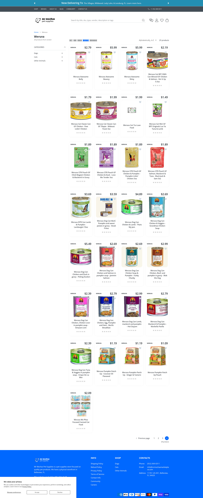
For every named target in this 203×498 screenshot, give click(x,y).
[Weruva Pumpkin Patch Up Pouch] (157, 356)
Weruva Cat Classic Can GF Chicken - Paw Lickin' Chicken (81, 126)
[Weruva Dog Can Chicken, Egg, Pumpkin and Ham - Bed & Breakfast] (106, 306)
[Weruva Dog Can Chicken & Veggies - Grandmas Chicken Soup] (157, 207)
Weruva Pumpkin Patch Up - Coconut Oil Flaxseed (106, 373)
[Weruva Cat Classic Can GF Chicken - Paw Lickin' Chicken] (80, 110)
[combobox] (108, 20)
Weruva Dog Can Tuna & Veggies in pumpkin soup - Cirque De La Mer (81, 373)
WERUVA (73, 47)
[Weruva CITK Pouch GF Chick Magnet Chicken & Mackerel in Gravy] (80, 157)
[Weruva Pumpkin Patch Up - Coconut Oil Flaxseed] (106, 356)
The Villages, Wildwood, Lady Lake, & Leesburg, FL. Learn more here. (112, 3)
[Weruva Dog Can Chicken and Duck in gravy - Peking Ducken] (80, 256)
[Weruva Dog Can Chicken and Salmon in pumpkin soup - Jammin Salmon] (106, 256)
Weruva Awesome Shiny (131, 77)
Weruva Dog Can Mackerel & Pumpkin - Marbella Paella (157, 324)
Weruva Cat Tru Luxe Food (132, 126)
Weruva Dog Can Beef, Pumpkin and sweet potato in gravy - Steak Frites (106, 224)
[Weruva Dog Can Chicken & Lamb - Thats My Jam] (131, 207)
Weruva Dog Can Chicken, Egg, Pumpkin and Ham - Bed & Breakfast (106, 324)
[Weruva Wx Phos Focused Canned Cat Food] (80, 406)
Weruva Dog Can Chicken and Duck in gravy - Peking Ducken (81, 274)
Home (36, 32)
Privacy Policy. (26, 487)
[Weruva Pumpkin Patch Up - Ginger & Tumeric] (131, 356)
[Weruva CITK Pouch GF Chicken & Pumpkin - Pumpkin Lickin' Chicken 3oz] (131, 157)
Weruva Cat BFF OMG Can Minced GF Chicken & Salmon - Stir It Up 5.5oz (157, 78)
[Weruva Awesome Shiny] (131, 60)
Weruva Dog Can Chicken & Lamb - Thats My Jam (132, 224)
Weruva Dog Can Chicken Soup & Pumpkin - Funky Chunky (132, 274)
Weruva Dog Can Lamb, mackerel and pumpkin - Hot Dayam (132, 324)
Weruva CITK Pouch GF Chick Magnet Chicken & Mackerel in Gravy (81, 174)
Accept (37, 492)
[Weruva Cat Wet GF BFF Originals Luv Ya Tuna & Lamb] (157, 110)
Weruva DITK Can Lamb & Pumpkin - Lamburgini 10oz (81, 224)
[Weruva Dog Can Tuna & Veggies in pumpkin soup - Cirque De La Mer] (80, 356)
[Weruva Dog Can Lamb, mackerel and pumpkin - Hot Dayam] (131, 306)
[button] (34, 3)
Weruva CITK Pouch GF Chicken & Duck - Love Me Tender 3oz (106, 174)
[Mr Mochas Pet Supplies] (45, 20)
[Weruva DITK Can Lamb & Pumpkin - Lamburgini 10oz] (80, 207)
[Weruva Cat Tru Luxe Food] (131, 110)
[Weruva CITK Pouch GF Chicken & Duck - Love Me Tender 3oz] (106, 157)
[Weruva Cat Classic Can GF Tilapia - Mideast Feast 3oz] (106, 110)
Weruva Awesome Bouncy (106, 77)
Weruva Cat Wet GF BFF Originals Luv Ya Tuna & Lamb (157, 126)
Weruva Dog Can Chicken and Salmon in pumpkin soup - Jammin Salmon (106, 274)
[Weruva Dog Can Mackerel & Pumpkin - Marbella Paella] (157, 306)
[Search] (143, 20)
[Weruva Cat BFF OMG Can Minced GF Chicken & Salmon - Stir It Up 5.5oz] (157, 60)
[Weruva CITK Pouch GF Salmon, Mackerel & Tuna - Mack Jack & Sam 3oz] (157, 157)
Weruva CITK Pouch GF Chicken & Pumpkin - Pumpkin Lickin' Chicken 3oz (132, 175)
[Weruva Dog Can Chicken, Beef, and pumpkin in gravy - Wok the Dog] (157, 256)
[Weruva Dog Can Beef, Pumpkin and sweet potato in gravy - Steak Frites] (106, 207)
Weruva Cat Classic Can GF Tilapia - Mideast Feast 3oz (106, 126)
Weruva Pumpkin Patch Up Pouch (157, 373)
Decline (59, 492)
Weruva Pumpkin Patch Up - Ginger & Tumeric (132, 373)
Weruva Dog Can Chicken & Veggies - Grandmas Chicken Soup (157, 224)
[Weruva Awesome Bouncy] (106, 60)
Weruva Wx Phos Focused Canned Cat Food (80, 422)
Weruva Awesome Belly (80, 77)
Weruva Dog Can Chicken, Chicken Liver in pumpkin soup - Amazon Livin (81, 324)
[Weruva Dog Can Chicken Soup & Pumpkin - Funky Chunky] (131, 256)
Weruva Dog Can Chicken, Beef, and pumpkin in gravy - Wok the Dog (157, 274)
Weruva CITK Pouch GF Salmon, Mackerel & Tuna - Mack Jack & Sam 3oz (157, 175)
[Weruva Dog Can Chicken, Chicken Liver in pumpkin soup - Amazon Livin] (80, 306)
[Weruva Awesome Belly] (80, 60)
